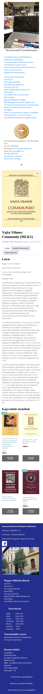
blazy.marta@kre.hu (16, 151)
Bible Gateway (9, 97)
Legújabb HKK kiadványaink (14, 72)
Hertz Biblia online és (12, 95)
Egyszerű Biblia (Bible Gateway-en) (17, 90)
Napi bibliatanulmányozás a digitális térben (20, 118)
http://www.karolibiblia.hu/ (14, 85)
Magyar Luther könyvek (32, 242)
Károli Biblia (8, 591)
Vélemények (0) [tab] (11, 253)
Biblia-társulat (9, 660)
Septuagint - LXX (10, 670)
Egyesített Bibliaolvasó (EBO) (14, 100)
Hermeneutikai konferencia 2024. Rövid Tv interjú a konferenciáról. (20, 68)
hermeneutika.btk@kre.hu (22, 148)
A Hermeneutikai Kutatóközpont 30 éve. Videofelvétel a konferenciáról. (19, 63)
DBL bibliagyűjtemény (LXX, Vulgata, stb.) (19, 102)
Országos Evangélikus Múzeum (15, 658)
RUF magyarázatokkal (12, 82)
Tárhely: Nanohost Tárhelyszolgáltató (21, 690)
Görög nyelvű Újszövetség (14, 77)
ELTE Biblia (8, 110)
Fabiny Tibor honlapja (12, 159)
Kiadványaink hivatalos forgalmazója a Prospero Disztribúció (17, 638)
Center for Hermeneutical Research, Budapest (21, 112)
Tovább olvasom (10, 511)
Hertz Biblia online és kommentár (16, 601)
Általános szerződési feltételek (21, 683)
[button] (37, 173)
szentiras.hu (8, 79)
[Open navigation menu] (21, 165)
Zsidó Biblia (8, 92)
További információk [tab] (20, 248)
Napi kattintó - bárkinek (13, 156)
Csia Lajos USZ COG (11, 87)
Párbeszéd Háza (10, 655)
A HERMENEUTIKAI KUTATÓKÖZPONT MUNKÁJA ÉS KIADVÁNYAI (18, 58)
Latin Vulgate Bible (11, 668)
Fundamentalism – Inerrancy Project (17, 115)
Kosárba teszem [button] (10, 458)
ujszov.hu (7, 584)
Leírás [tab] (7, 248)
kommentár (24, 95)
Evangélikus (8, 653)
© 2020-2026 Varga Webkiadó (21, 677)
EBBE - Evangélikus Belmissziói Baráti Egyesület (18, 664)
